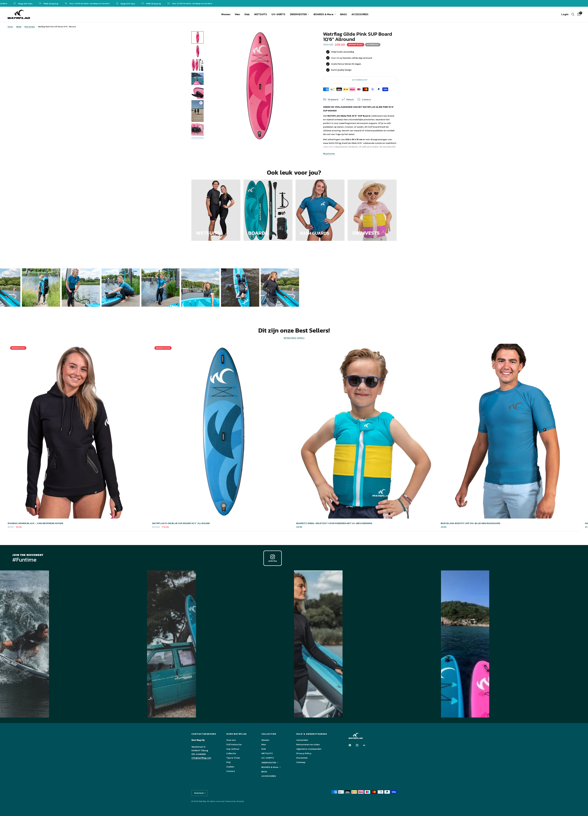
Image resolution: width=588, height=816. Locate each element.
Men (237, 14)
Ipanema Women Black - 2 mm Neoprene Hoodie (35, 523)
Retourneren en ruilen (308, 744)
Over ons (231, 740)
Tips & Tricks (233, 757)
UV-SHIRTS (278, 14)
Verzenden (302, 740)
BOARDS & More (323, 14)
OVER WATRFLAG (236, 734)
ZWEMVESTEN (298, 14)
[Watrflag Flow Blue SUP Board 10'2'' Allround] (222, 431)
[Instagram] (359, 745)
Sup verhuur (232, 749)
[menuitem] (226, 14)
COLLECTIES (268, 734)
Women (225, 14)
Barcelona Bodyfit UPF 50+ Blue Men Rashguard (470, 523)
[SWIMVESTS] (372, 210)
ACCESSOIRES (359, 14)
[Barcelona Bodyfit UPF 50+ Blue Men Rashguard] (510, 431)
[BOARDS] (267, 210)
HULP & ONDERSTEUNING (311, 734)
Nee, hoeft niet (323, 437)
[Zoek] (573, 14)
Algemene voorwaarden (308, 749)
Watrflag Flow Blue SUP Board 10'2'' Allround (181, 523)
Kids (247, 14)
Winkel (18, 26)
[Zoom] (307, 38)
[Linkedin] (366, 745)
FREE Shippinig (109, 3)
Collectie (231, 753)
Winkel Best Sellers (294, 338)
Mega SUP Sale (83, 3)
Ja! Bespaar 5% (323, 426)
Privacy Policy (303, 753)
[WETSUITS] (215, 210)
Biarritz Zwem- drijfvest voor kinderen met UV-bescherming (334, 523)
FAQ (228, 762)
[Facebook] (352, 745)
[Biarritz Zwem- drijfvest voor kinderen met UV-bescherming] (366, 431)
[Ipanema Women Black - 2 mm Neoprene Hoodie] (77, 431)
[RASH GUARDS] (320, 210)
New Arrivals (29, 26)
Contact (230, 771)
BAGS (343, 14)
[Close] (347, 373)
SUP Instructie (234, 744)
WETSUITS (260, 14)
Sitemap (300, 762)
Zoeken (230, 766)
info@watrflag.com (201, 757)
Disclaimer (302, 757)
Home (10, 26)
